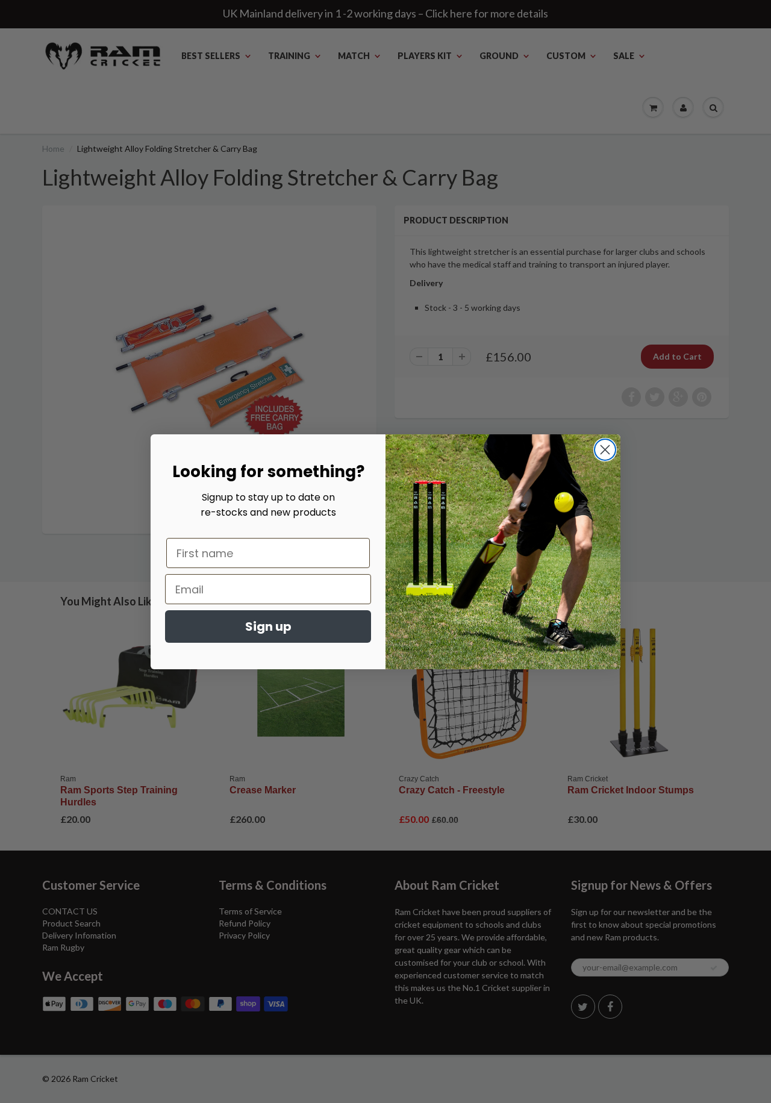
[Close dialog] (605, 449)
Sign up (268, 626)
